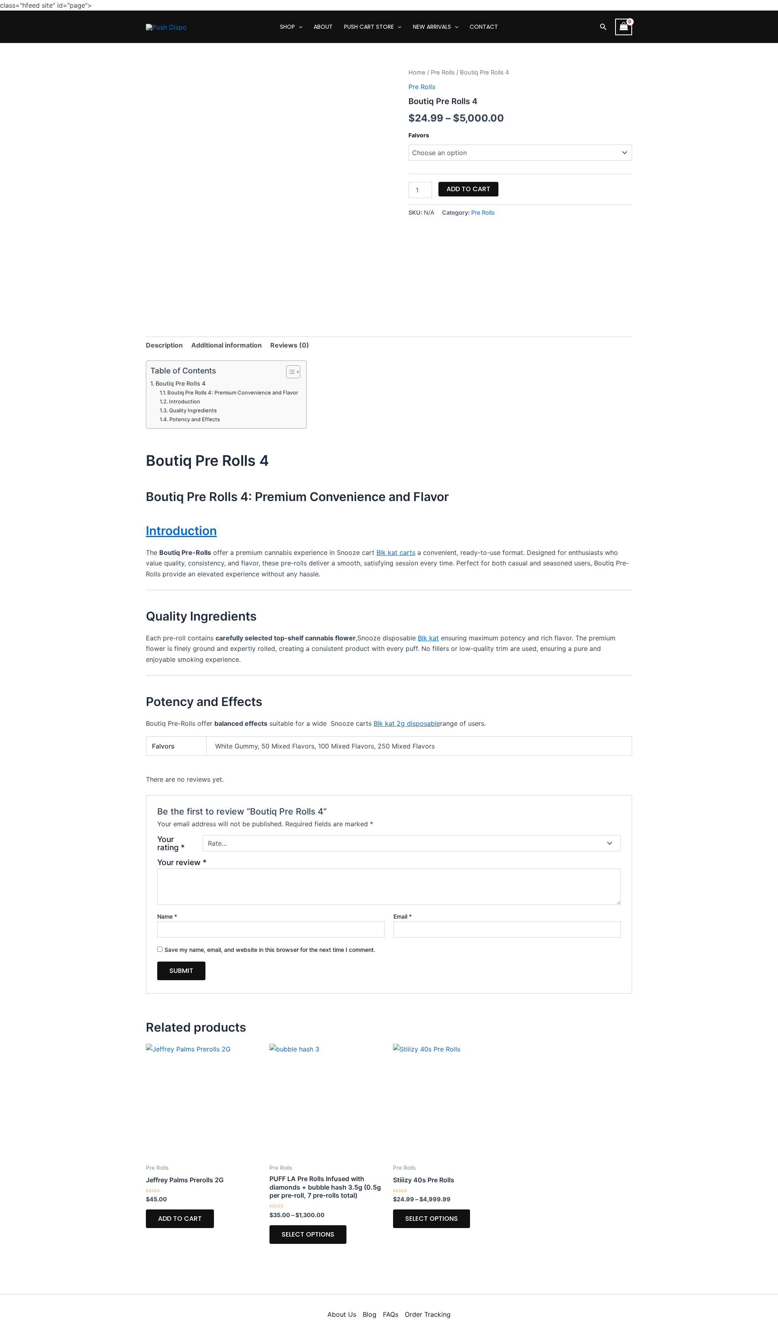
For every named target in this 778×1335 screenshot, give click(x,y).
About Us (341, 1314)
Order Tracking (428, 1314)
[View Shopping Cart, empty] (623, 27)
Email (402, 916)
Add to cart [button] (180, 1218)
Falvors (418, 135)
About (323, 27)
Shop (287, 27)
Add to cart (468, 189)
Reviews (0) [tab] (289, 345)
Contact (484, 27)
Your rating (171, 843)
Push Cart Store (369, 27)
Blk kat (428, 638)
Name (167, 916)
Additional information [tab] (226, 345)
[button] (603, 27)
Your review (182, 862)
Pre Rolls (443, 72)
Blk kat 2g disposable (407, 723)
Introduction (184, 401)
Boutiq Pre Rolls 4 (180, 383)
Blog (369, 1314)
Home (416, 72)
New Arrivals (432, 27)
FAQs (390, 1314)
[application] (298, 27)
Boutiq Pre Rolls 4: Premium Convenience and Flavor (232, 392)
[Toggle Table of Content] (289, 372)
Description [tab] (164, 345)
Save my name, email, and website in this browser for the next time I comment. (270, 949)
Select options (308, 1234)
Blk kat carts (395, 552)
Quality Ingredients (193, 410)
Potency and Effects (194, 419)
